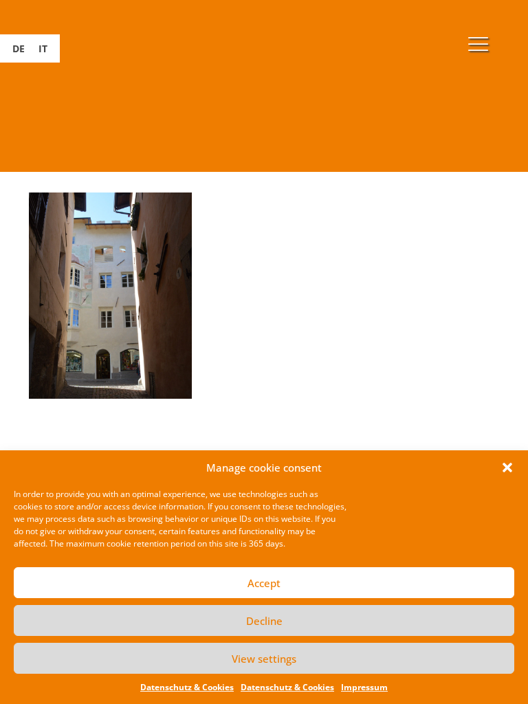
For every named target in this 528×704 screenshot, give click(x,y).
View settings (264, 659)
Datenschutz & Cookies (187, 687)
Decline (264, 621)
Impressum (364, 687)
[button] (507, 467)
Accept (264, 583)
